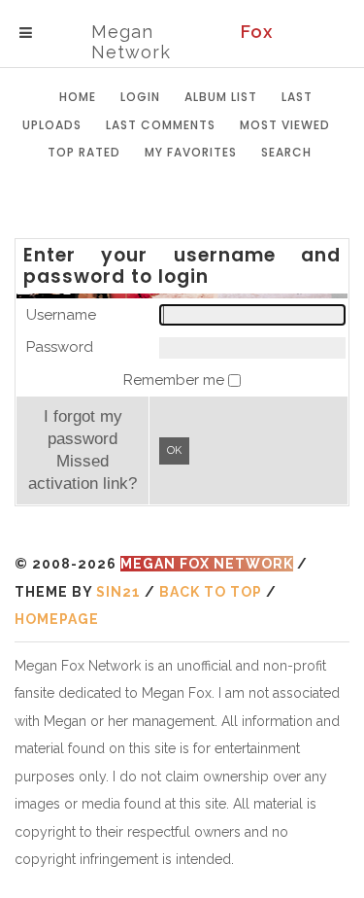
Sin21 (118, 592)
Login (140, 96)
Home (77, 96)
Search (286, 152)
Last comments (160, 125)
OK (174, 450)
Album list (220, 96)
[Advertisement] (189, 204)
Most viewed (285, 125)
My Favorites (191, 152)
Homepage (57, 619)
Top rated (84, 152)
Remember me (175, 380)
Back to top (210, 592)
